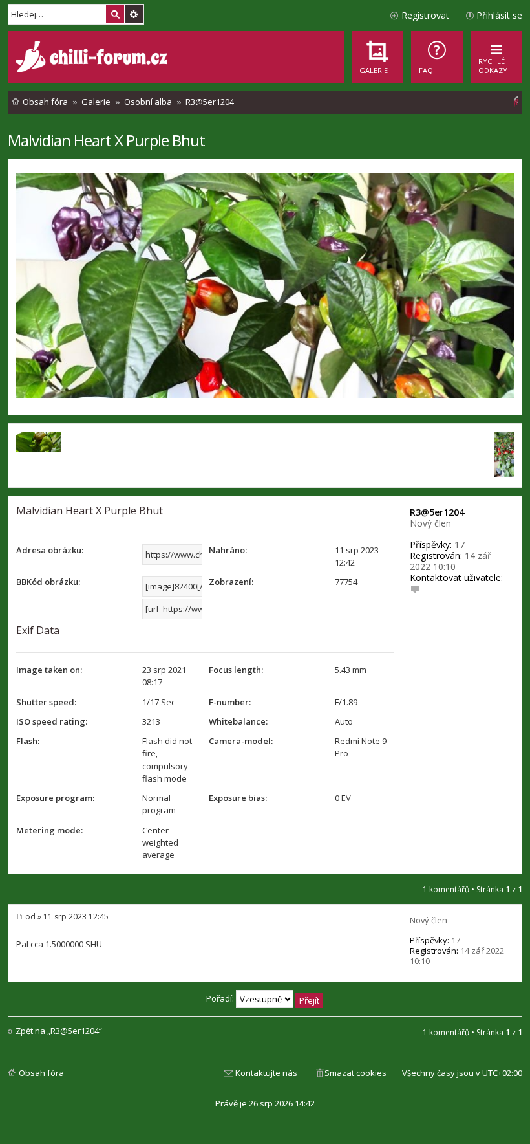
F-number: (230, 702)
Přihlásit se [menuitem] (499, 15)
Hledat (115, 14)
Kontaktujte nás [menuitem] (266, 1073)
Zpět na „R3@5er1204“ (59, 1031)
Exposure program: (55, 798)
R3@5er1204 (437, 512)
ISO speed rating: (51, 721)
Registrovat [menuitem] (425, 15)
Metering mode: (49, 830)
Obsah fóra (41, 1073)
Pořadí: (221, 998)
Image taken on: (49, 670)
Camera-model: (241, 741)
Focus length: (236, 670)
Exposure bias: (238, 798)
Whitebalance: (238, 721)
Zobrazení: (231, 582)
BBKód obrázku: (48, 582)
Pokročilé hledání (134, 14)
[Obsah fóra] (93, 58)
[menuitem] (437, 57)
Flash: (27, 741)
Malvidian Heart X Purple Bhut (106, 140)
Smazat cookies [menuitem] (355, 1073)
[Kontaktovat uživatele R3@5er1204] (415, 588)
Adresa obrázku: (49, 550)
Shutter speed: (46, 702)
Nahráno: (228, 550)
